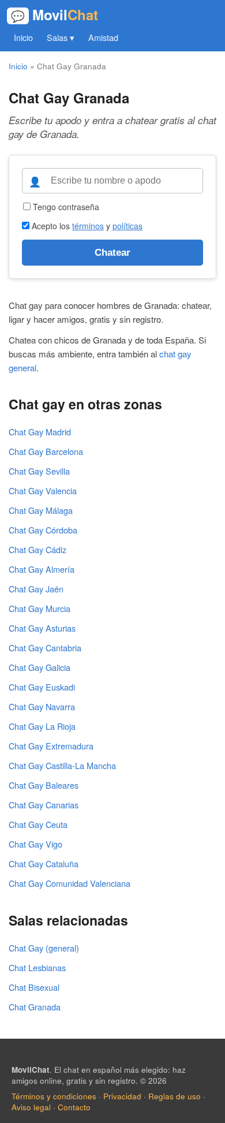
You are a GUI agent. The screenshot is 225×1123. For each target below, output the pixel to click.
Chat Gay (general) (44, 948)
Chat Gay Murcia (39, 608)
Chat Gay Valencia (43, 490)
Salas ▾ (60, 37)
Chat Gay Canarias (43, 805)
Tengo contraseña (65, 206)
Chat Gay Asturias (42, 628)
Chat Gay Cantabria (45, 647)
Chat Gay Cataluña (43, 863)
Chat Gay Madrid (40, 432)
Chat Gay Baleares (43, 785)
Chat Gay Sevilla (39, 471)
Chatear (112, 252)
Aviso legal (31, 1107)
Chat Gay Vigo (35, 844)
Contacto (74, 1107)
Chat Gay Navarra (42, 706)
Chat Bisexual (34, 987)
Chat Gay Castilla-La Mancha (62, 765)
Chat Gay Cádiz (37, 549)
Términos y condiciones (54, 1096)
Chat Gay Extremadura (51, 746)
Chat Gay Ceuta (38, 824)
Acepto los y (85, 226)
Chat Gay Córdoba (43, 530)
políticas (127, 226)
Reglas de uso (174, 1096)
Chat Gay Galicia (39, 667)
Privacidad (122, 1096)
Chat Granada (35, 1007)
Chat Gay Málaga (41, 510)
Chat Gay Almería (41, 569)
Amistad (103, 37)
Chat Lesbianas (37, 967)
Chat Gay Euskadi (42, 687)
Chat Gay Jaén (36, 589)
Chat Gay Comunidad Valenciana (69, 883)
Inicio (23, 37)
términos (88, 226)
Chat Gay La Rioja (42, 726)
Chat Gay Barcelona (46, 451)
